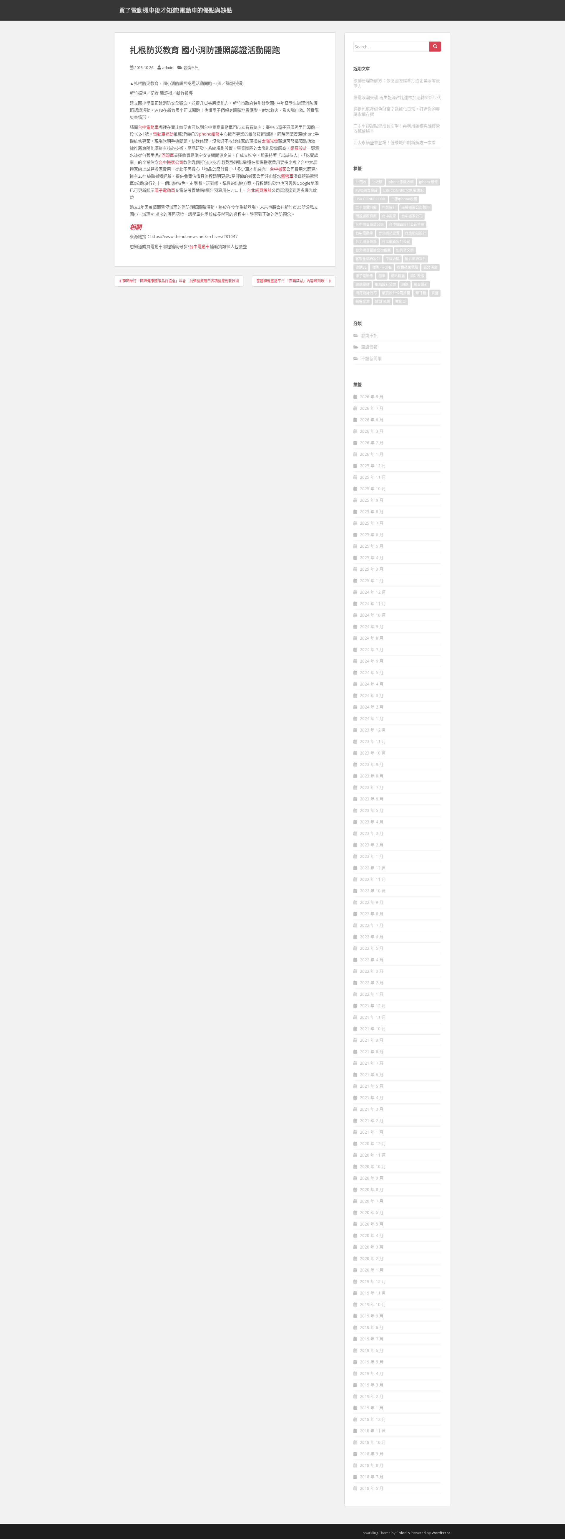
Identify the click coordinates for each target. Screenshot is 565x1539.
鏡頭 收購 (382, 301)
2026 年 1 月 (371, 454)
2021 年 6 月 (371, 1074)
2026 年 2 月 (371, 442)
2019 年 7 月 (371, 1339)
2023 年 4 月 (371, 822)
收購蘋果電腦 (407, 267)
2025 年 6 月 (371, 534)
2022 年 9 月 (371, 902)
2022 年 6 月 (371, 936)
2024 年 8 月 (371, 638)
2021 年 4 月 (371, 1097)
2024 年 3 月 (371, 695)
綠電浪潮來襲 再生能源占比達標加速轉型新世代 (397, 97)
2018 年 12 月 (373, 1419)
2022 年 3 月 (371, 971)
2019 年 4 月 (371, 1373)
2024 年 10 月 (373, 615)
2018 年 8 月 (371, 1465)
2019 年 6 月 (371, 1350)
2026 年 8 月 (371, 396)
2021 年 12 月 (373, 1005)
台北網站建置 (389, 233)
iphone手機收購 (401, 181)
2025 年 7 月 (371, 523)
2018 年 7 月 (371, 1476)
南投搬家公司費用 (415, 207)
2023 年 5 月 (371, 810)
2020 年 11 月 (373, 1155)
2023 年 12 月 (373, 730)
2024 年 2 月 (371, 707)
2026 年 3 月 (371, 431)
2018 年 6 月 (371, 1488)
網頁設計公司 (366, 292)
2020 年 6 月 (371, 1212)
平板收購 (392, 258)
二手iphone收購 (404, 199)
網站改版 (417, 275)
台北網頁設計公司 (396, 241)
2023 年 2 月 (371, 845)
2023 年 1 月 (371, 856)
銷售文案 (362, 301)
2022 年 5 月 (371, 948)
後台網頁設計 (415, 258)
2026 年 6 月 (371, 419)
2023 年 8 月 (371, 776)
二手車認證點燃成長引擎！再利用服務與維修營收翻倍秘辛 (396, 128)
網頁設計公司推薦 (396, 292)
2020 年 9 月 (371, 1178)
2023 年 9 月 (371, 764)
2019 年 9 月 (371, 1316)
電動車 (400, 301)
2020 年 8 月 (371, 1189)
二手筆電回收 (366, 207)
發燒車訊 (191, 67)
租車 (381, 275)
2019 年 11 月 (373, 1293)
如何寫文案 (405, 250)
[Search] (435, 47)
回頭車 (168, 155)
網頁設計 (298, 148)
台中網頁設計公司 (369, 224)
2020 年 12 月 (373, 1143)
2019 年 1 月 (371, 1408)
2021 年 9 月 (371, 1040)
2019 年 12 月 (373, 1281)
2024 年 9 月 (371, 626)
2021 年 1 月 (371, 1132)
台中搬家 (278, 169)
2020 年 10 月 (373, 1166)
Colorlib (403, 1532)
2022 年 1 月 (371, 994)
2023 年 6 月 (371, 799)
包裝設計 (389, 207)
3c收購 (377, 181)
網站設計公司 (385, 284)
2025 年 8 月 (371, 511)
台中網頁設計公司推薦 (406, 224)
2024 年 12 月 (373, 592)
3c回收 (360, 181)
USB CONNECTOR (370, 199)
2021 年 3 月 (371, 1109)
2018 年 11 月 (373, 1431)
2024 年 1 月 (371, 718)
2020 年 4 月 (371, 1235)
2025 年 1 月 (371, 580)
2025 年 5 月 (371, 546)
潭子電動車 (164, 190)
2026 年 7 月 (371, 408)
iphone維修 (209, 134)
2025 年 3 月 (371, 569)
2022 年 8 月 (371, 914)
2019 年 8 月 (371, 1327)
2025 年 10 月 (373, 488)
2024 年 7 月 (371, 649)
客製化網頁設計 (367, 258)
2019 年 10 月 (373, 1304)
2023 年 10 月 (373, 753)
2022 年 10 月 (373, 891)
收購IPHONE (382, 267)
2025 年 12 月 (373, 465)
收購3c (360, 267)
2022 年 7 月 (371, 925)
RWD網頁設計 (366, 190)
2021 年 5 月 (371, 1086)
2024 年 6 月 (371, 661)
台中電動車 (148, 127)
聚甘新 (421, 292)
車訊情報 (369, 347)
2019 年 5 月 (371, 1362)
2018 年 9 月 (371, 1454)
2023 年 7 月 (371, 787)
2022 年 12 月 (373, 868)
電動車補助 (163, 134)
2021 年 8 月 (371, 1051)
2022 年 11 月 (373, 879)
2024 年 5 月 (371, 672)
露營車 (287, 176)
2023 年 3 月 (371, 833)
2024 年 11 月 (373, 603)
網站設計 (362, 284)
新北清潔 (430, 267)
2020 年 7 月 (371, 1201)
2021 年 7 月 (371, 1063)
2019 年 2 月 (371, 1396)
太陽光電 (270, 141)
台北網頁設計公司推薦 (373, 250)
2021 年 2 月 (371, 1120)
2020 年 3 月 (371, 1247)
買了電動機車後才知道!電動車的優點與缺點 (175, 10)
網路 (404, 284)
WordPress (441, 1532)
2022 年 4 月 (371, 959)
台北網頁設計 (259, 190)
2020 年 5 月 (371, 1224)
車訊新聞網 (371, 358)
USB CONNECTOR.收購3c (403, 190)
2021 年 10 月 (373, 1028)
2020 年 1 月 (371, 1270)
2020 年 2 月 (371, 1258)
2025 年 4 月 (371, 557)
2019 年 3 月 (371, 1385)
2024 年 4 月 (371, 684)
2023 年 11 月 (373, 741)
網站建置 (398, 275)
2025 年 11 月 (373, 477)
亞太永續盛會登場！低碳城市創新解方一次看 (394, 142)
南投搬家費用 (366, 216)
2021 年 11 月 (373, 1017)
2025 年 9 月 (371, 500)
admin (167, 67)
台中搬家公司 (171, 162)
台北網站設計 (415, 233)
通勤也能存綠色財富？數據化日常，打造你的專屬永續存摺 (396, 111)
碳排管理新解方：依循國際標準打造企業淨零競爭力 (396, 83)
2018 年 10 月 (373, 1442)
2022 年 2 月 (371, 982)
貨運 (434, 292)
